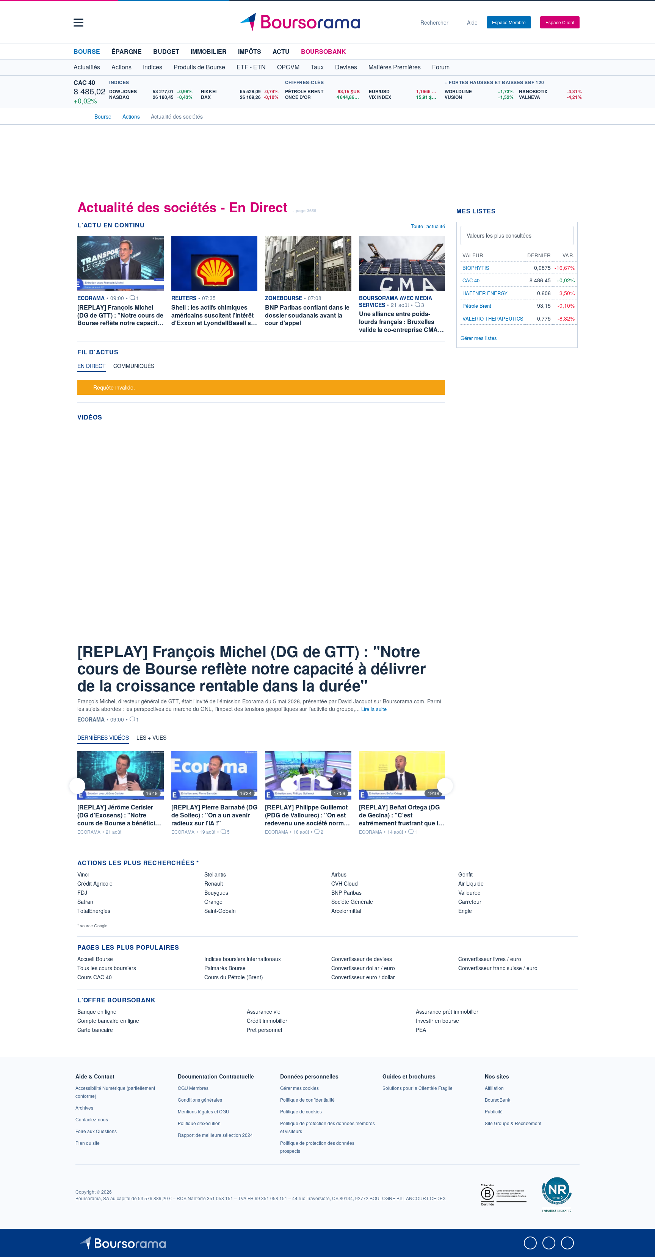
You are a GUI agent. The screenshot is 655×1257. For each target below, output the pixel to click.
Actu (281, 51)
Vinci (83, 874)
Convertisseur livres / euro (489, 959)
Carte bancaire (95, 1029)
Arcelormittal (346, 910)
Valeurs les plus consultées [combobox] (499, 235)
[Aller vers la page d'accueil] (324, 22)
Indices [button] (152, 67)
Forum (441, 67)
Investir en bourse (437, 1020)
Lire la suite (374, 708)
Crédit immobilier (267, 1020)
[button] (78, 22)
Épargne (126, 51)
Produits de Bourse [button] (199, 67)
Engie (465, 910)
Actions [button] (121, 67)
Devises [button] (346, 67)
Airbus (338, 874)
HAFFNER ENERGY (485, 293)
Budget (166, 51)
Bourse (87, 51)
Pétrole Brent (476, 305)
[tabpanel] (261, 386)
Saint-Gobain (220, 910)
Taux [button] (317, 67)
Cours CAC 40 (94, 977)
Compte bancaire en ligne (108, 1020)
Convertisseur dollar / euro (363, 968)
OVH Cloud (344, 883)
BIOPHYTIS (475, 267)
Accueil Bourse (95, 959)
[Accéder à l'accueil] (80, 115)
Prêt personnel (264, 1029)
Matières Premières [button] (394, 67)
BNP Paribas (346, 892)
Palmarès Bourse (225, 968)
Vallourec (469, 892)
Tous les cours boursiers (106, 968)
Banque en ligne (96, 1011)
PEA (421, 1029)
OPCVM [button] (288, 67)
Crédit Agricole (95, 883)
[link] (84, 1107)
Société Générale (352, 901)
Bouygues (216, 892)
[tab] (91, 368)
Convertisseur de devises (361, 959)
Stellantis (215, 874)
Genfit (465, 874)
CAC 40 (84, 82)
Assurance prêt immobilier (447, 1011)
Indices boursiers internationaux (242, 959)
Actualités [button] (87, 67)
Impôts (249, 51)
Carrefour (469, 901)
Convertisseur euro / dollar (363, 977)
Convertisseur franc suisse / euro (497, 968)
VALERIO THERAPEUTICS (492, 318)
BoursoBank (323, 51)
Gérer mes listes (479, 337)
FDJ (82, 892)
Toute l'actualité (428, 226)
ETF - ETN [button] (251, 67)
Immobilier (209, 51)
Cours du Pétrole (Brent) (233, 977)
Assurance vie (263, 1011)
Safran (85, 901)
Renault (213, 883)
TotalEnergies (93, 910)
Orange (213, 901)
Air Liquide (471, 883)
